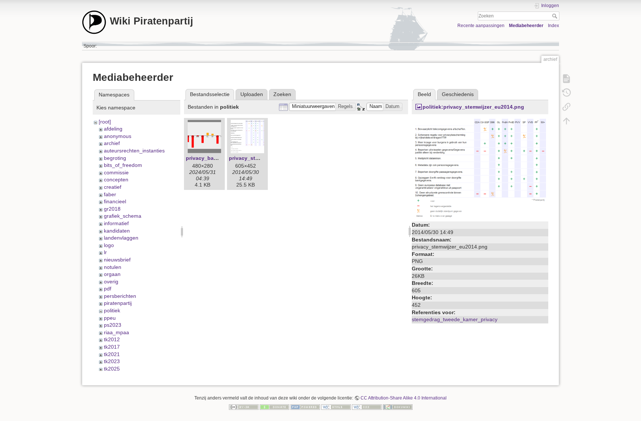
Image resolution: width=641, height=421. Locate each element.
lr (105, 252)
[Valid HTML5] (336, 406)
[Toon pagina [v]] (566, 79)
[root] (105, 122)
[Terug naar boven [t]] (566, 121)
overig (111, 281)
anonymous (117, 136)
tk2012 (112, 339)
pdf (107, 289)
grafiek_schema (122, 216)
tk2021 (112, 354)
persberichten (120, 296)
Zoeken (555, 16)
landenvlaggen (121, 238)
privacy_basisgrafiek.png (218, 158)
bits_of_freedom (123, 165)
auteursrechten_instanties (134, 151)
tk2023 (112, 361)
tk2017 (112, 347)
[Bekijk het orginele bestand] (480, 168)
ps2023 (112, 325)
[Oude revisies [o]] (566, 93)
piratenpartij (118, 303)
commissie (116, 172)
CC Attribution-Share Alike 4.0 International (404, 398)
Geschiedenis (458, 94)
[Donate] (274, 406)
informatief (116, 223)
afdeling (113, 129)
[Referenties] (566, 107)
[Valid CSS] (367, 406)
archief (112, 143)
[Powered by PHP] (305, 406)
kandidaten (117, 231)
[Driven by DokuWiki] (397, 406)
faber (110, 194)
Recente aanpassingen (480, 25)
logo (109, 245)
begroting (115, 158)
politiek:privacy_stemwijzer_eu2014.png (473, 107)
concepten (116, 179)
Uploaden (251, 94)
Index (553, 25)
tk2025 (112, 369)
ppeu (110, 318)
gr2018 (112, 209)
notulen (112, 267)
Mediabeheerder (526, 25)
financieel (115, 201)
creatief (112, 187)
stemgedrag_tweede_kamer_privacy (454, 319)
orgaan (112, 274)
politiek (112, 310)
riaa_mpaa (116, 332)
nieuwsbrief (117, 260)
